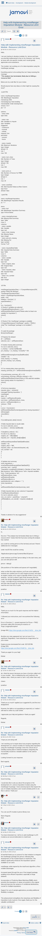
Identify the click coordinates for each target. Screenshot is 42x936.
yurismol (6, 822)
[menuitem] (33, 923)
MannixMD (26, 927)
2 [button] (23, 35)
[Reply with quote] (34, 40)
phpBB (16, 930)
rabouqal (7, 727)
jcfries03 (7, 766)
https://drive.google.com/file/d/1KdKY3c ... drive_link (17, 648)
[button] (26, 35)
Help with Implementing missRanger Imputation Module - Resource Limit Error (21, 25)
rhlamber (7, 39)
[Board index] (21, 13)
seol (5, 795)
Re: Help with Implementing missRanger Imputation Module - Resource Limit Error (19, 526)
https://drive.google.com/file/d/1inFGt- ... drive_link (25, 630)
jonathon (6, 519)
